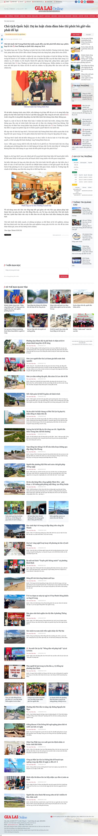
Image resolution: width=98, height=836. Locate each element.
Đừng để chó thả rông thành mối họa (40, 578)
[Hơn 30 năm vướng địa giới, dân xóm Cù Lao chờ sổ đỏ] (14, 382)
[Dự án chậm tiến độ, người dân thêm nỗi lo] (75, 49)
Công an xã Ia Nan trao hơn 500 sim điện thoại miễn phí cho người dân (36, 699)
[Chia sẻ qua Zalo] (2, 39)
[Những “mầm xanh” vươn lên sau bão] (83, 320)
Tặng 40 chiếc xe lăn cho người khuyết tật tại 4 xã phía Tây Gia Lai (82, 97)
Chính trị (22, 16)
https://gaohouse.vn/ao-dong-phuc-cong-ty (82, 344)
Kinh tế (41, 16)
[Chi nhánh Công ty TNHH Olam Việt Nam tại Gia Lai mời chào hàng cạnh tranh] (76, 236)
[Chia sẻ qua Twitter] (2, 43)
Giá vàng (74, 184)
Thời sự (10, 16)
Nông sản (75, 159)
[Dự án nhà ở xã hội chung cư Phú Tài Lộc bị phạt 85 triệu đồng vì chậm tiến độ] (14, 417)
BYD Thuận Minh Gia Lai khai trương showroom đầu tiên (81, 261)
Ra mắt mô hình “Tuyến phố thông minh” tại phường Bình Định (46, 562)
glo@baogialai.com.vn (13, 824)
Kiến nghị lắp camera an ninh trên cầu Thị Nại (57, 517)
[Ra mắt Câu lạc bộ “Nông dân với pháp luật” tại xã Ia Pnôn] (14, 654)
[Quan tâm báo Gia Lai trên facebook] (76, 2)
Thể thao (92, 16)
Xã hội (86, 16)
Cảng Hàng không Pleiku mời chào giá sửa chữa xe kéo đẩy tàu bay (82, 211)
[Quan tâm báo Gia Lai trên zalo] (79, 2)
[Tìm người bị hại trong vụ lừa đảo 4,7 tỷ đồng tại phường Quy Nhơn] (14, 672)
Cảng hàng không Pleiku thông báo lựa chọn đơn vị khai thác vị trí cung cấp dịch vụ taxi (82, 249)
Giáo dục (47, 16)
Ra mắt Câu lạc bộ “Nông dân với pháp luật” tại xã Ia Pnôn (46, 649)
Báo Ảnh (14, 1)
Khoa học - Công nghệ (64, 16)
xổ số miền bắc (75, 341)
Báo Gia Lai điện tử (49, 9)
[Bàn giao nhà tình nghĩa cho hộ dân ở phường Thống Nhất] (14, 619)
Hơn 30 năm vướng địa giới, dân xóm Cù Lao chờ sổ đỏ (47, 376)
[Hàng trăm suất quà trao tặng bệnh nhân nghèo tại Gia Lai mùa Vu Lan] (75, 76)
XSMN (90, 341)
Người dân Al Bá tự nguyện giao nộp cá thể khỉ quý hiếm (87, 132)
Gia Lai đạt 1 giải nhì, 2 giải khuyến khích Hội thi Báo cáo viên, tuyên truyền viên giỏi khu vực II (82, 144)
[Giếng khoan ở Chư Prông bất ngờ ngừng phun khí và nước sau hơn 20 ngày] (14, 730)
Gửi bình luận (64, 276)
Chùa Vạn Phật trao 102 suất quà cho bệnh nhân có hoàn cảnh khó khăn (45, 743)
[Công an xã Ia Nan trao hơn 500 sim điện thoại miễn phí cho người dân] (36, 689)
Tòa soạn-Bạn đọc (9, 21)
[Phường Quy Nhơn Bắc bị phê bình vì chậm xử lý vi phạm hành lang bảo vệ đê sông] (14, 346)
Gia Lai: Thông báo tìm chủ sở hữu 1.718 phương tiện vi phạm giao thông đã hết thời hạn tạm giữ (82, 225)
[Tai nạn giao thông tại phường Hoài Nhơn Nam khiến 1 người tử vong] (75, 40)
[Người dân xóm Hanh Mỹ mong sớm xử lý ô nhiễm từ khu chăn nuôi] (14, 800)
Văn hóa (75, 16)
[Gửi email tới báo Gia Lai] (85, 2)
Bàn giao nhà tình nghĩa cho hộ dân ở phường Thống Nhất (46, 614)
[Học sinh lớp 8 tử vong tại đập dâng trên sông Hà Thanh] (14, 531)
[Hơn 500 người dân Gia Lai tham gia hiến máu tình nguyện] (14, 364)
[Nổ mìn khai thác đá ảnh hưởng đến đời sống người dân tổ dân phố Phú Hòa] (36, 507)
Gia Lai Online (15, 817)
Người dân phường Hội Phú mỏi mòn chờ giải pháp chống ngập (45, 465)
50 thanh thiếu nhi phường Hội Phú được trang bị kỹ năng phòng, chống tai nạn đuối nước (58, 699)
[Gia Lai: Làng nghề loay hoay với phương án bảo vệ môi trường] (14, 549)
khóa (67, 115)
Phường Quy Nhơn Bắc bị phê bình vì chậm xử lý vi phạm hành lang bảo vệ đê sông (45, 342)
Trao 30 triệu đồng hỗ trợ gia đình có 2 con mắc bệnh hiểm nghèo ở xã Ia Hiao (13, 699)
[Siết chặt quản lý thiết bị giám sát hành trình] (14, 400)
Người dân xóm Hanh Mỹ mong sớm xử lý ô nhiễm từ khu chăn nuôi (46, 796)
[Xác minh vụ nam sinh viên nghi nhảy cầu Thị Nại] (14, 637)
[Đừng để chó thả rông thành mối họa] (14, 584)
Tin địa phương (81, 85)
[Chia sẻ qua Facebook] (2, 35)
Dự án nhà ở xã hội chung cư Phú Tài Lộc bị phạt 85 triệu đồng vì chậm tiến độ (45, 413)
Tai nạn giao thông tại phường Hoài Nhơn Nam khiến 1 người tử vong (87, 41)
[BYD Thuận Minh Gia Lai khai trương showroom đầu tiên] (76, 260)
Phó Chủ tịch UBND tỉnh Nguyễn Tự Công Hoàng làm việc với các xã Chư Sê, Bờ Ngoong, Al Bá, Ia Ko (82, 110)
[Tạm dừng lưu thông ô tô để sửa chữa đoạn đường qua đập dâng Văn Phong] (14, 453)
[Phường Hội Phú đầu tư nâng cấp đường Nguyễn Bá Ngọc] (14, 713)
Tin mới (88, 34)
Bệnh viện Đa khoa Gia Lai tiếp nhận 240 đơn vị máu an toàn (47, 778)
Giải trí (81, 16)
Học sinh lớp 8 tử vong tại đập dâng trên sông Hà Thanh (45, 527)
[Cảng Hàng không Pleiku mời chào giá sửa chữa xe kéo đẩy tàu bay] (76, 210)
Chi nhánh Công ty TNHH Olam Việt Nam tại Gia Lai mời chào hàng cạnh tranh (82, 237)
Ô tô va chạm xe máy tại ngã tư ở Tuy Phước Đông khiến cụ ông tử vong (47, 597)
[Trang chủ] (6, 16)
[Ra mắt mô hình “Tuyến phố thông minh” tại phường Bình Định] (14, 566)
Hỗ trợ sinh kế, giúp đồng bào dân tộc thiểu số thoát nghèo (87, 122)
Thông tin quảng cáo (82, 203)
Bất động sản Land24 (84, 341)
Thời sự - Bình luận (32, 16)
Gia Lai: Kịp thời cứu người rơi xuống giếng (36, 330)
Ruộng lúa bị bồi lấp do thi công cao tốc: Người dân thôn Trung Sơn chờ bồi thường (45, 430)
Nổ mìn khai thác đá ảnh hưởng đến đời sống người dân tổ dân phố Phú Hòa (36, 518)
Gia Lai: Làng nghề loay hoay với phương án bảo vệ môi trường (47, 544)
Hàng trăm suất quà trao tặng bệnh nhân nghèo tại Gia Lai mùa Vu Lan (87, 76)
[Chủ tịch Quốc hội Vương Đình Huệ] (36, 88)
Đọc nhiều (76, 34)
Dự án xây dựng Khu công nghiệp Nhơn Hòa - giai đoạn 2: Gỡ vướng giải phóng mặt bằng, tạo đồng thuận (47, 483)
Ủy (14, 46)
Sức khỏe (54, 16)
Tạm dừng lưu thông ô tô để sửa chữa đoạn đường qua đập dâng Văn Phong (46, 448)
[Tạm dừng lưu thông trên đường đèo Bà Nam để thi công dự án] (75, 68)
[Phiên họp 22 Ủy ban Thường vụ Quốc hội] (36, 188)
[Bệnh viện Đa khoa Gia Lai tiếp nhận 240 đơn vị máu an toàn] (14, 783)
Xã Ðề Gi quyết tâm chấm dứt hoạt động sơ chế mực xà (59, 330)
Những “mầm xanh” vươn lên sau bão (82, 330)
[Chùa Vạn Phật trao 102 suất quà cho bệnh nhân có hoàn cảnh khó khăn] (14, 748)
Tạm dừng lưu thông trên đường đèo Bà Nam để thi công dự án (87, 68)
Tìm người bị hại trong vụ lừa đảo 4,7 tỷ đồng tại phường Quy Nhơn (44, 667)
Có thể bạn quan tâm (17, 287)
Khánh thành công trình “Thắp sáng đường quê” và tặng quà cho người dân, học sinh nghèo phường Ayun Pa (82, 58)
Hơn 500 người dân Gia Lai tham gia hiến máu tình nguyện (45, 360)
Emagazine (49, 1)
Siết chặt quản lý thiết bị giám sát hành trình (43, 394)
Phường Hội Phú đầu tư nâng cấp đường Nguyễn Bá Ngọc (45, 708)
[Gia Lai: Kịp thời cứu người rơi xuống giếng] (37, 320)
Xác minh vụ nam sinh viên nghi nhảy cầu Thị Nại (45, 631)
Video (7, 1)
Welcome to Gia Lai (39, 1)
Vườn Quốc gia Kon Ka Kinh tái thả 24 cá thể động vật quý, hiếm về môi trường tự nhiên (13, 518)
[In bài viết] (2, 51)
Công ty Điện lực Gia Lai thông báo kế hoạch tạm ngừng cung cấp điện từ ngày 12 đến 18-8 (44, 761)
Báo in (21, 1)
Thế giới (16, 16)
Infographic (59, 1)
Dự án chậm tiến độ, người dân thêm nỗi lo (87, 48)
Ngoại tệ (74, 172)
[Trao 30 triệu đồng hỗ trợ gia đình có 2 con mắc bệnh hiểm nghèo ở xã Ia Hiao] (14, 689)
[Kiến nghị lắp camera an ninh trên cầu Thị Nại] (59, 507)
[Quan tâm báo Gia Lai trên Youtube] (82, 2)
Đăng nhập (90, 1)
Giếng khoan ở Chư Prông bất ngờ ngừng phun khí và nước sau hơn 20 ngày (46, 726)
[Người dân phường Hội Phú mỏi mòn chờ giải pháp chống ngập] (14, 470)
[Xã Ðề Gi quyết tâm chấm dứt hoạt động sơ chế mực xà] (60, 320)
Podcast (28, 1)
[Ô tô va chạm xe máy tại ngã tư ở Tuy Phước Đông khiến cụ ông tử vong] (14, 601)
